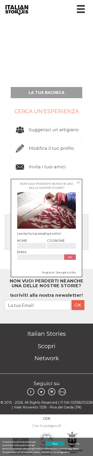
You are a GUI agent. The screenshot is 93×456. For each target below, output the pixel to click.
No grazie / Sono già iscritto (59, 272)
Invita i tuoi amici (47, 167)
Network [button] (46, 358)
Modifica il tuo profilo (51, 148)
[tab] (46, 333)
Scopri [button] (47, 346)
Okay (55, 443)
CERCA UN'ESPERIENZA (46, 111)
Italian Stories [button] (46, 333)
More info (74, 443)
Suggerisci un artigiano (54, 129)
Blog (62, 391)
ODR (46, 418)
